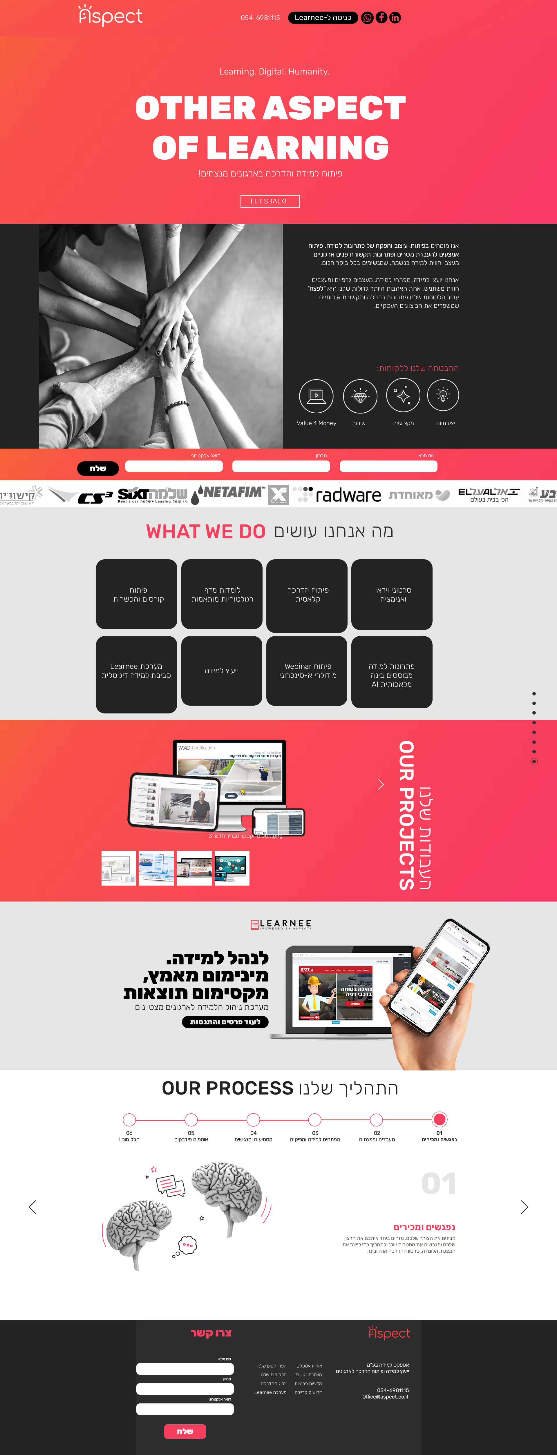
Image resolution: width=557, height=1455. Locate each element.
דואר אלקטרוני (205, 455)
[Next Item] (547, 494)
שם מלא (426, 455)
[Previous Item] (10, 494)
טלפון (321, 455)
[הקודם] (32, 1207)
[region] (136, 594)
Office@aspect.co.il (385, 1397)
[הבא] (524, 1207)
